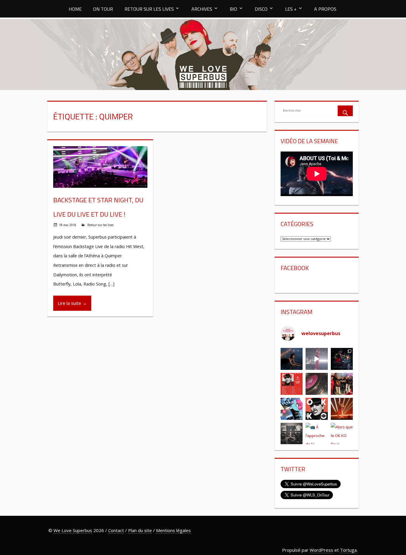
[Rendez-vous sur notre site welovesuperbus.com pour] (342, 384)
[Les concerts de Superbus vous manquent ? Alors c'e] (342, 409)
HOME (75, 8)
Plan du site (140, 530)
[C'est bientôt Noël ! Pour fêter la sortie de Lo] (292, 409)
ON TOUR (103, 8)
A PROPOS (325, 8)
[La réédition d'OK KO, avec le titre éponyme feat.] (317, 409)
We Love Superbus (72, 530)
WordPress (321, 550)
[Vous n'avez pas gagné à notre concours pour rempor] (317, 384)
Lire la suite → (72, 303)
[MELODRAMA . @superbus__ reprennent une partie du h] (317, 359)
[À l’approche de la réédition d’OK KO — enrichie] (317, 434)
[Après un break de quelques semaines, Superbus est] (342, 359)
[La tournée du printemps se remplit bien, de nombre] (292, 384)
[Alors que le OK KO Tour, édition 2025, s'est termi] (342, 434)
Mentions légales (173, 530)
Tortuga (348, 550)
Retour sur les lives (100, 225)
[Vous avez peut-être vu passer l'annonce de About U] (292, 359)
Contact (116, 530)
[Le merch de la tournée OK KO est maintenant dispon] (292, 434)
